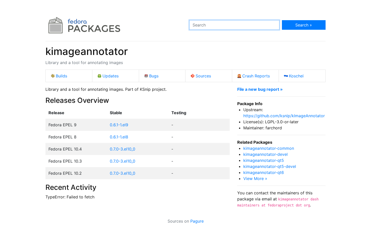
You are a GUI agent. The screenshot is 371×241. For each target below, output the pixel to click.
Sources (203, 75)
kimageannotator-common (268, 148)
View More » (255, 178)
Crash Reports (256, 75)
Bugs (153, 75)
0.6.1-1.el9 (119, 124)
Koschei (296, 75)
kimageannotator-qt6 (263, 172)
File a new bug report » (260, 89)
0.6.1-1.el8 (119, 136)
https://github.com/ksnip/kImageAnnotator (284, 115)
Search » (303, 24)
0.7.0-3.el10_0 (122, 149)
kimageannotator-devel (265, 154)
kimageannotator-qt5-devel (269, 166)
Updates (110, 75)
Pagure (197, 221)
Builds (61, 75)
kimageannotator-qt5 (263, 160)
